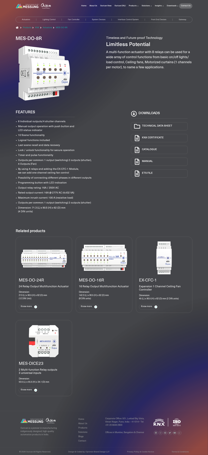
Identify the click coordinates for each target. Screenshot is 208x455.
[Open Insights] (163, 6)
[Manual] (137, 162)
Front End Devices (158, 20)
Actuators (26, 20)
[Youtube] (175, 433)
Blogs (81, 437)
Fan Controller (74, 20)
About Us (82, 424)
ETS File (147, 173)
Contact (82, 441)
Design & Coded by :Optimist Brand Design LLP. (89, 452)
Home (81, 419)
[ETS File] (137, 173)
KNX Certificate (153, 137)
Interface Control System (128, 20)
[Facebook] (165, 433)
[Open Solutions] (151, 6)
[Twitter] (170, 433)
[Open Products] (138, 6)
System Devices (98, 20)
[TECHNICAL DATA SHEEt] (137, 126)
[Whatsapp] (179, 433)
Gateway (182, 20)
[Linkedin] (156, 433)
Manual (147, 161)
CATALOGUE (149, 149)
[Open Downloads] (178, 6)
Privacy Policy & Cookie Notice (140, 452)
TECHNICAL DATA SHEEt (157, 126)
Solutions (82, 432)
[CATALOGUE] (137, 150)
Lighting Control (48, 20)
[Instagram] (161, 433)
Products (82, 428)
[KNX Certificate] (137, 138)
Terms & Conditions (180, 452)
